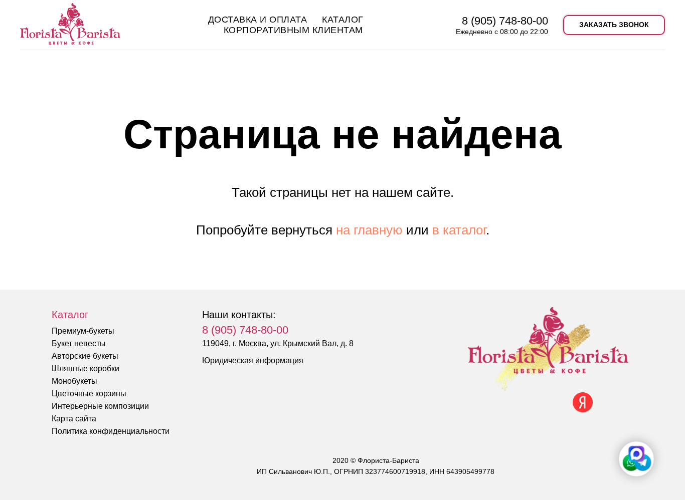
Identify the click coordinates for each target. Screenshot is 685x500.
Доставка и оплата (257, 20)
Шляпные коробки (85, 368)
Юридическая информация (252, 360)
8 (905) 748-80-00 (505, 21)
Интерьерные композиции (100, 406)
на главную (369, 229)
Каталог (343, 20)
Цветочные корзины (89, 393)
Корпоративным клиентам (293, 30)
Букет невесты (79, 343)
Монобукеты (74, 381)
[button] (614, 25)
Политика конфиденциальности (110, 431)
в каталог (459, 229)
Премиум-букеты (83, 331)
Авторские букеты (85, 356)
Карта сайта (74, 418)
